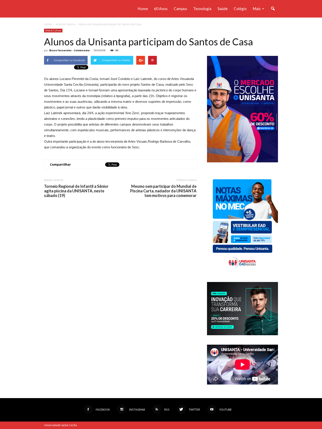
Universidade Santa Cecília (60, 425)
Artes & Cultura (53, 30)
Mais (257, 8)
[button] (272, 9)
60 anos (161, 8)
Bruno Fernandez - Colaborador (69, 50)
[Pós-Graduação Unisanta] (242, 334)
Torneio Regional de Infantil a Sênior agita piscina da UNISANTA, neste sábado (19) (76, 191)
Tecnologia (202, 8)
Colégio (240, 8)
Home (143, 8)
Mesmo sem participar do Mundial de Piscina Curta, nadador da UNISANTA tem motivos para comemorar (163, 191)
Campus (180, 8)
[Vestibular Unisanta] (242, 161)
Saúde (223, 8)
